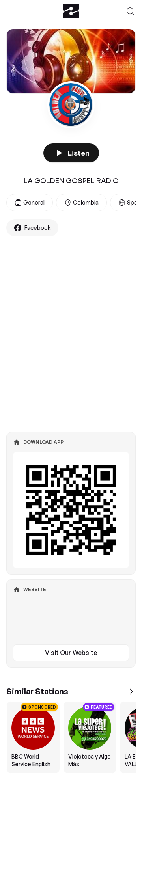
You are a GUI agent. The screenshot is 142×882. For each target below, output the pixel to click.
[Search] (130, 11)
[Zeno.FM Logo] (71, 11)
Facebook (37, 227)
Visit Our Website (71, 653)
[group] (71, 737)
